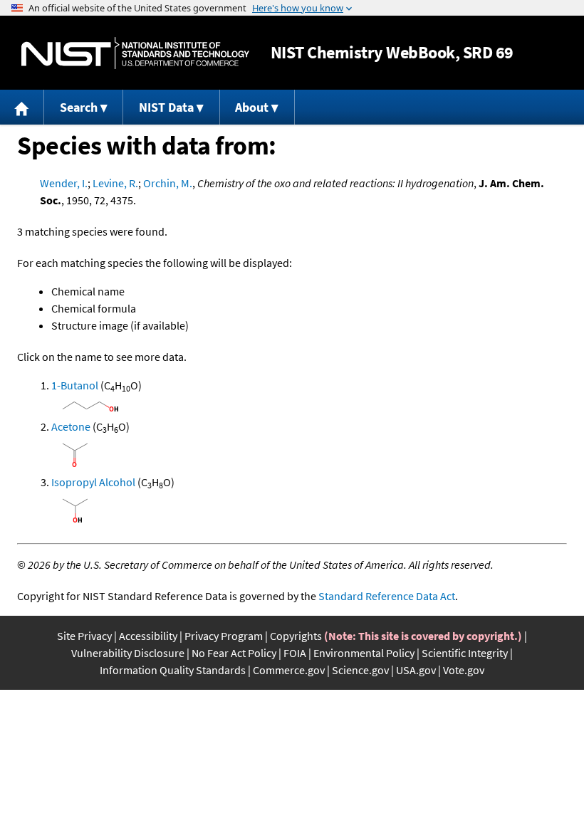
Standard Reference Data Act (386, 596)
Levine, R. (115, 183)
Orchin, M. (167, 183)
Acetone (70, 426)
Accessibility (148, 636)
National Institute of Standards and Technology (135, 53)
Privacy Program (223, 636)
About (251, 107)
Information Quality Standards (173, 670)
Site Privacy (84, 636)
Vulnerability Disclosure (127, 653)
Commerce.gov (289, 670)
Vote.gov (463, 670)
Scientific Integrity (465, 653)
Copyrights (296, 636)
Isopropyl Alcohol (93, 482)
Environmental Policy (363, 653)
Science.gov (360, 670)
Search (79, 107)
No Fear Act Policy (234, 653)
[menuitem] (22, 107)
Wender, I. (64, 183)
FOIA (294, 653)
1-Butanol (74, 385)
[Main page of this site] (22, 107)
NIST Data (166, 107)
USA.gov (416, 670)
